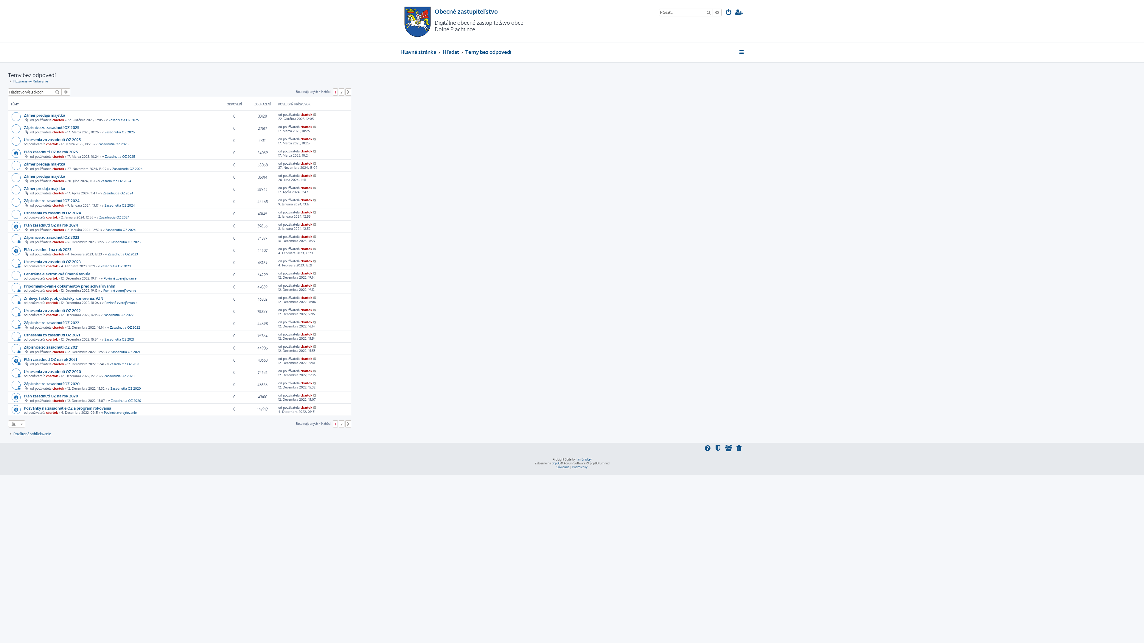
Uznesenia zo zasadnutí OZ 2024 (52, 212)
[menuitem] (729, 13)
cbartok (58, 120)
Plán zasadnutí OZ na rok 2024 (51, 224)
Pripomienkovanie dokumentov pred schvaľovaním (69, 285)
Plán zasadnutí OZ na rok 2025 (51, 151)
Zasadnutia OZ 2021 (119, 339)
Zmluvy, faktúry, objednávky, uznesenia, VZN (63, 298)
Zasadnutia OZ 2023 (126, 242)
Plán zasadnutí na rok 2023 (48, 249)
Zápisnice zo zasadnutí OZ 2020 (52, 383)
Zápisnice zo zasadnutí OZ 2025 (51, 127)
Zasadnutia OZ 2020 (119, 376)
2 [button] (342, 92)
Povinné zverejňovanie (120, 278)
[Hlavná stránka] (417, 21)
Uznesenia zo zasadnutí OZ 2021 (52, 334)
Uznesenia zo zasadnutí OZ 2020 (52, 371)
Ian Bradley (584, 459)
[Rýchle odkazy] (742, 52)
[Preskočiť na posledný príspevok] (315, 115)
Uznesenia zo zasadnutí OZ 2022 (52, 310)
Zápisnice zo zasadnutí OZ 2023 (51, 237)
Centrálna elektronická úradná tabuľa (57, 273)
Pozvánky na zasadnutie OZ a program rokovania (67, 408)
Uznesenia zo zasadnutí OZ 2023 (52, 261)
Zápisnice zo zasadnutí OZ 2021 (51, 346)
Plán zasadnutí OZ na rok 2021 (50, 359)
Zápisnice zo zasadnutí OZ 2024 (52, 200)
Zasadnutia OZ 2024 (127, 169)
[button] (348, 92)
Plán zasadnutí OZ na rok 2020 (51, 395)
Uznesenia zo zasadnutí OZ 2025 (52, 139)
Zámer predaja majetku (44, 115)
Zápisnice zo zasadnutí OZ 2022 (51, 322)
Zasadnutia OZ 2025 (124, 120)
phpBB (556, 463)
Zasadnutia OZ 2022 (118, 315)
